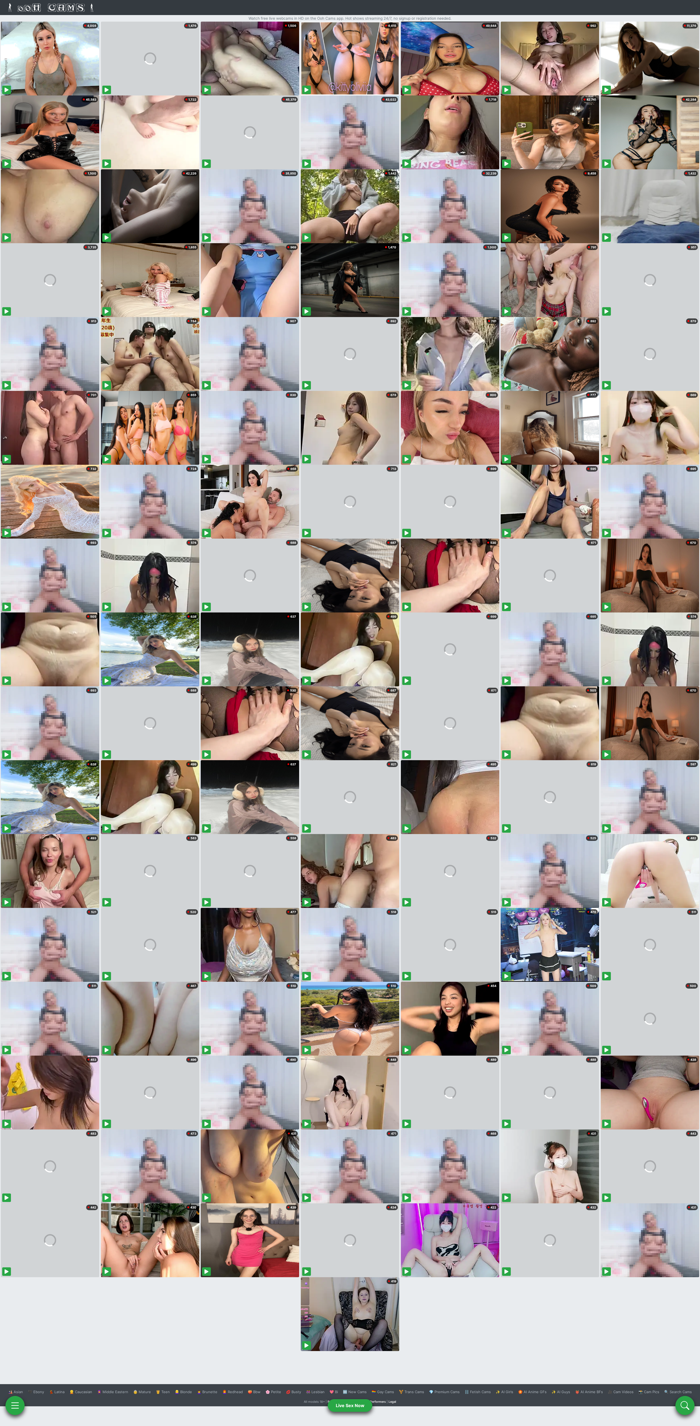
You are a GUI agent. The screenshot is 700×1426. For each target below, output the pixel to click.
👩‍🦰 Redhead (232, 1392)
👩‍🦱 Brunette (207, 1392)
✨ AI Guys (561, 1392)
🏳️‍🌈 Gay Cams (383, 1392)
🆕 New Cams (355, 1392)
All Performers (375, 1402)
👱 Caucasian (80, 1392)
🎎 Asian (15, 1392)
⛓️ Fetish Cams (478, 1392)
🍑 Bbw (254, 1392)
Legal (392, 1402)
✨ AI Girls (504, 1392)
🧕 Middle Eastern (112, 1392)
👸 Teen (163, 1392)
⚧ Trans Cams (411, 1392)
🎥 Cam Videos (621, 1392)
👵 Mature (142, 1392)
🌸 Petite (273, 1392)
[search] (685, 1405)
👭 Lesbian (315, 1392)
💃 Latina (57, 1392)
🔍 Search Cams (678, 1392)
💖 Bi (333, 1392)
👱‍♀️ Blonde (183, 1392)
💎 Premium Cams (444, 1392)
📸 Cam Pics (648, 1392)
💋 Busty (293, 1392)
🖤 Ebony (36, 1392)
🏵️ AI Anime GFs (532, 1392)
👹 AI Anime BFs (589, 1392)
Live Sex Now (350, 1405)
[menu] (15, 1405)
